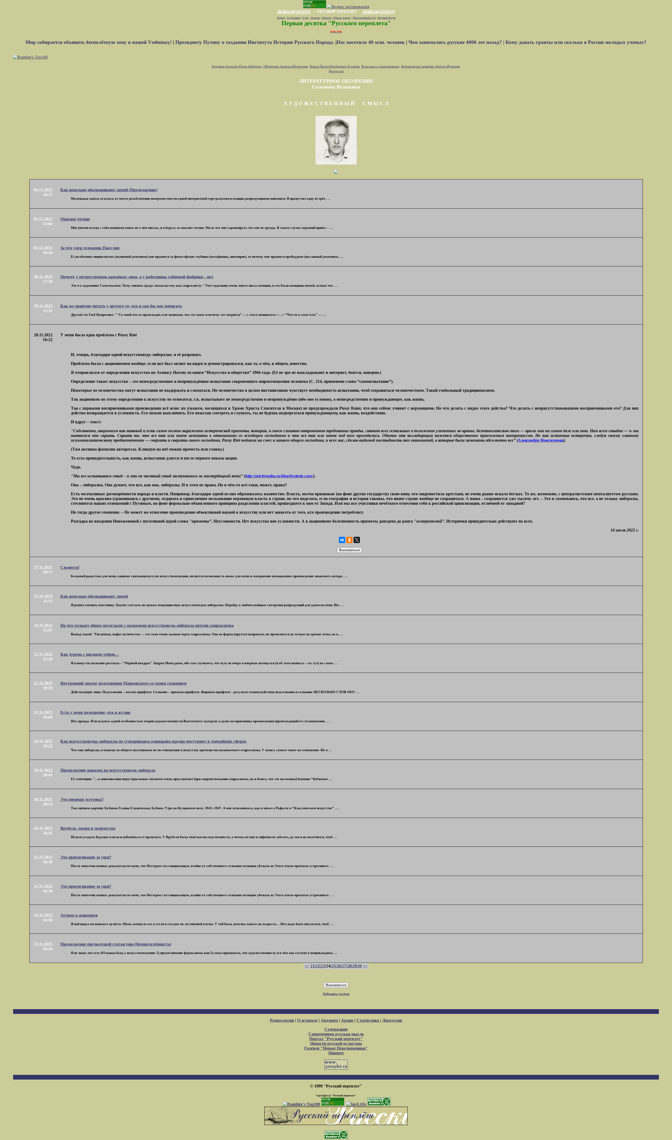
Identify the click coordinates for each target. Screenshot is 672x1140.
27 (344, 966)
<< (306, 966)
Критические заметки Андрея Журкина (430, 66)
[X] (357, 540)
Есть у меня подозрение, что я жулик (95, 712)
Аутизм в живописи (79, 915)
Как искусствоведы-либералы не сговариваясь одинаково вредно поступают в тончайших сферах (153, 741)
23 (323, 966)
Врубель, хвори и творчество (88, 828)
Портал (281, 17)
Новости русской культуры (336, 1043)
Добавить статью (336, 994)
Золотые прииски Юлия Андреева (237, 66)
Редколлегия (282, 1020)
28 (349, 966)
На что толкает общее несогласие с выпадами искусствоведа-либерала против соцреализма (147, 625)
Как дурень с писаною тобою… (89, 654)
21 (312, 966)
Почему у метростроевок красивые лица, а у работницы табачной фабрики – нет (136, 277)
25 (333, 966)
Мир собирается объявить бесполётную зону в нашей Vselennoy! (99, 42)
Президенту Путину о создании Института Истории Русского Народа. (255, 42)
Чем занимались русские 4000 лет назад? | (457, 42)
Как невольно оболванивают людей (94, 596)
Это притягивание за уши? (85, 857)
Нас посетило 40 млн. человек (371, 42)
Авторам (315, 17)
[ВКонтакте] (342, 540)
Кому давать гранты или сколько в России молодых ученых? (576, 42)
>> (365, 966)
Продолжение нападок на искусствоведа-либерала (107, 770)
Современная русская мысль (336, 1034)
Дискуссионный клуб (364, 17)
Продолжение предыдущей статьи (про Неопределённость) (115, 944)
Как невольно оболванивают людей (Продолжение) (108, 190)
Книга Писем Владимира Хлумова (335, 66)
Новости (326, 17)
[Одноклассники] (349, 540)
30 (360, 966)
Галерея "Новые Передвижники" (336, 1048)
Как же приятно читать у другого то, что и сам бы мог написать (121, 306)
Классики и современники (380, 66)
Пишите (336, 1053)
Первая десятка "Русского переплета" (336, 23)
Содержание (293, 17)
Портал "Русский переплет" (336, 1038)
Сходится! (70, 567)
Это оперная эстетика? (82, 799)
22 (318, 966)
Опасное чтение (75, 219)
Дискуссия (336, 71)
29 (354, 966)
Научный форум (386, 17)
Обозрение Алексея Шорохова (285, 66)
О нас (305, 17)
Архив (347, 1020)
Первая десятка (341, 17)
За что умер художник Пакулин (89, 248)
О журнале (307, 1020)
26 (339, 966)
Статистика (367, 1020)
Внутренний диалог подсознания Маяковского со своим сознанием (123, 683)
